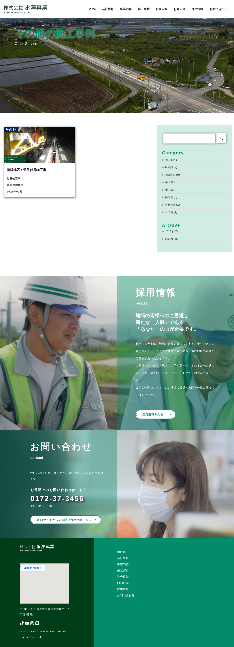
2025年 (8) (171, 238)
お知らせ (179, 9)
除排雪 (169, 197)
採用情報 (197, 9)
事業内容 (126, 9)
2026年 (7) (171, 231)
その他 (169, 212)
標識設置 (170, 174)
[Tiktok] (22, 623)
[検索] (221, 138)
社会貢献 (161, 9)
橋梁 (167, 182)
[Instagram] (32, 623)
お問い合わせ (218, 9)
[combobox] (189, 138)
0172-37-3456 (57, 498)
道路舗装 (170, 204)
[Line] (37, 623)
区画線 (169, 167)
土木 (167, 189)
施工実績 (144, 9)
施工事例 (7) (172, 159)
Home (92, 9)
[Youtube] (27, 623)
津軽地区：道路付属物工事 (26, 170)
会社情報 (108, 9)
